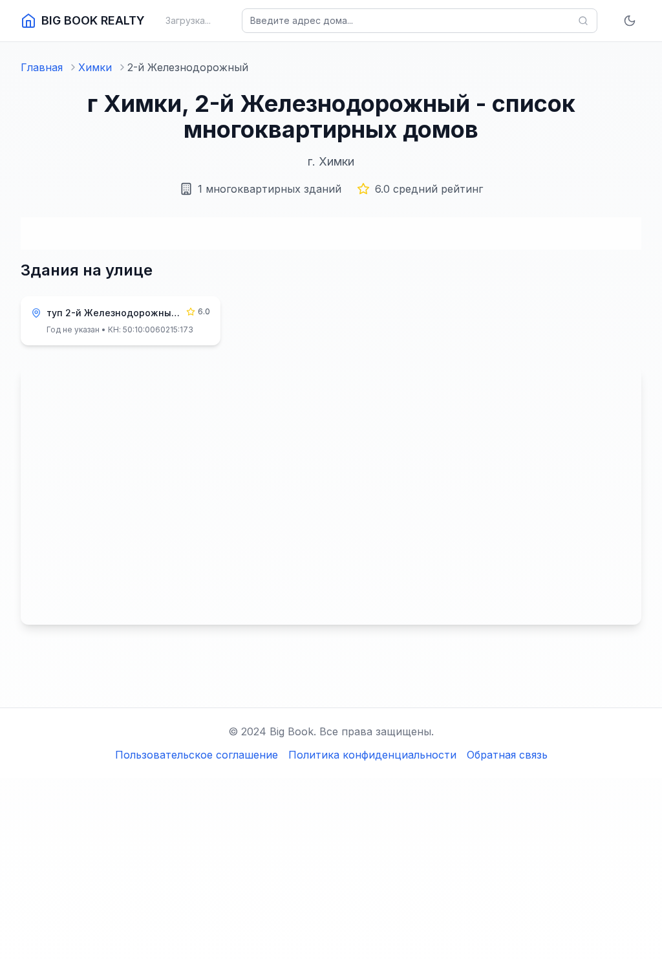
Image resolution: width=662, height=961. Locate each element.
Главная (42, 67)
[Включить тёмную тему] (629, 20)
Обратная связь (507, 754)
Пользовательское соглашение (196, 754)
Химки (95, 67)
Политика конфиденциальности (372, 754)
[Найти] (583, 21)
